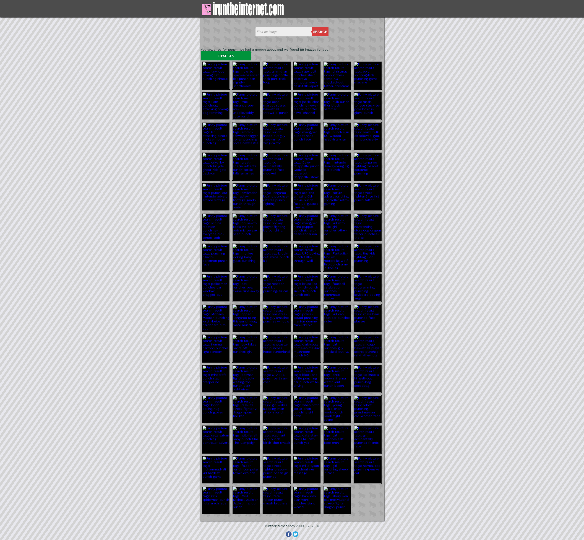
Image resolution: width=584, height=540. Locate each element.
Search (320, 32)
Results (226, 56)
